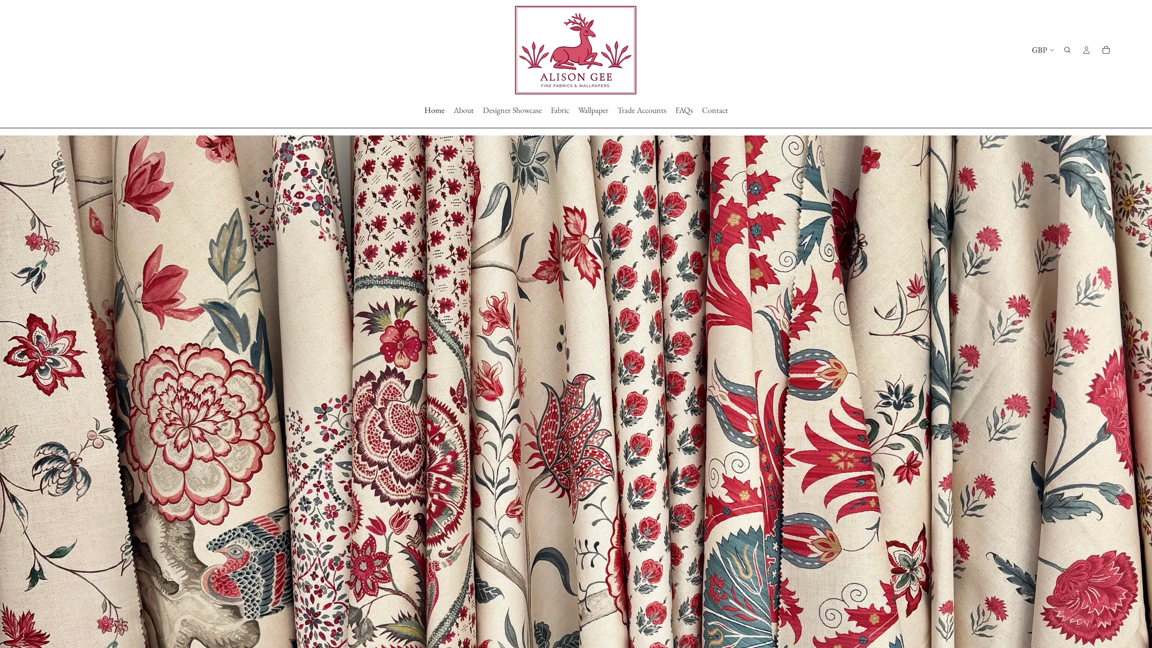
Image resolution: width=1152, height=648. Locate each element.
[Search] (1067, 50)
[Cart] (1106, 50)
